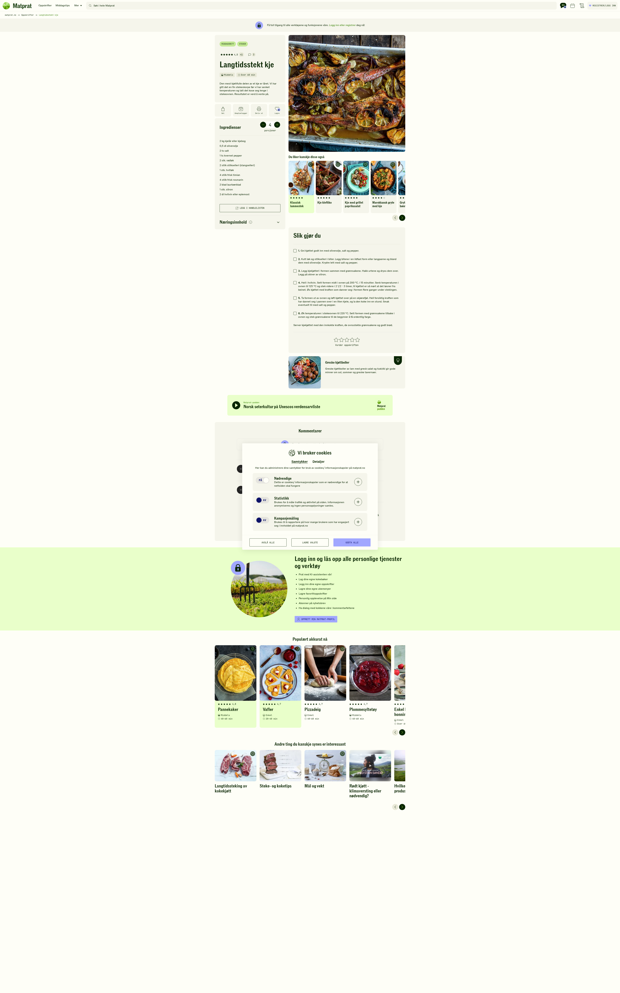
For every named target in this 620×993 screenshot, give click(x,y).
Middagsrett (228, 44)
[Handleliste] (582, 6)
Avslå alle (268, 542)
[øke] (277, 125)
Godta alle (352, 542)
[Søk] (90, 5)
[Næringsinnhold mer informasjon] (250, 222)
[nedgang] (263, 125)
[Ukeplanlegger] (572, 6)
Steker (242, 44)
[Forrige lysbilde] (395, 218)
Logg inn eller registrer (342, 25)
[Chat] (563, 6)
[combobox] (322, 5)
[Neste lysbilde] (402, 218)
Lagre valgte (310, 542)
